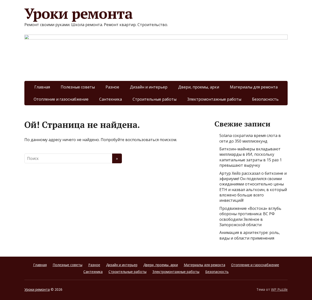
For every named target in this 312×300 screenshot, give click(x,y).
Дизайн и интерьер (148, 87)
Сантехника (110, 99)
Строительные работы (154, 99)
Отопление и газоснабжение (61, 99)
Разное (112, 87)
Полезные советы (78, 87)
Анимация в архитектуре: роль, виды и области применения (249, 235)
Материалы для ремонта (254, 87)
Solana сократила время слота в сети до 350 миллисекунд (250, 138)
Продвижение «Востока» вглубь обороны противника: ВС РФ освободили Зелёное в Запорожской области (250, 216)
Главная (42, 87)
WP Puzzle (279, 289)
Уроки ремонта (78, 13)
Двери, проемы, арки (198, 87)
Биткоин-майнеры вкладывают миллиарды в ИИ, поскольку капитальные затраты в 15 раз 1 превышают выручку (250, 157)
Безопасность (265, 99)
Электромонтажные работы (214, 99)
